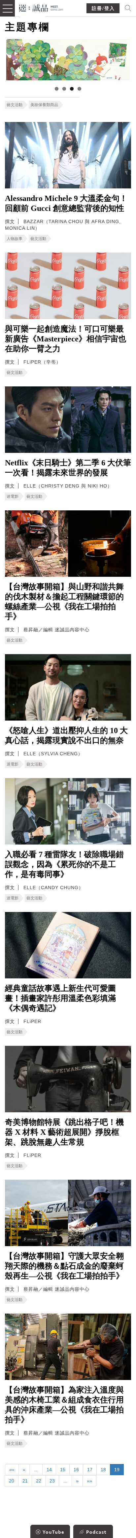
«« (12, 1469)
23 (52, 1480)
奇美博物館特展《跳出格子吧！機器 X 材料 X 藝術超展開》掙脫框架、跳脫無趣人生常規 (64, 1132)
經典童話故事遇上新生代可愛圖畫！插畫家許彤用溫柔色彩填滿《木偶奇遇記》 (60, 998)
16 (76, 1469)
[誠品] (41, 7)
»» (89, 1480)
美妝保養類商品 (44, 104)
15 (62, 1469)
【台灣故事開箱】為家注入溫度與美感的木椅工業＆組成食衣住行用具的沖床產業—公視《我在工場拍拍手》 (64, 1405)
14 (49, 1469)
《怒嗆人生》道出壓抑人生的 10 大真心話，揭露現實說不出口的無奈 (66, 735)
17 (89, 1469)
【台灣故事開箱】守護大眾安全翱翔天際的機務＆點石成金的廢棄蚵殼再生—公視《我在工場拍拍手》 (64, 1266)
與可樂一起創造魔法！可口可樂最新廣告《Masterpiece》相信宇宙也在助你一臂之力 (65, 339)
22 (38, 1480)
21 (25, 1480)
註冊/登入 (103, 8)
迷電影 (12, 496)
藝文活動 (14, 104)
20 (11, 1480)
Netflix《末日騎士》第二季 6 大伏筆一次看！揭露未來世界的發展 (68, 467)
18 (103, 1469)
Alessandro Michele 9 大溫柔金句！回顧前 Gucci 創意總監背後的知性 (66, 203)
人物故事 (14, 238)
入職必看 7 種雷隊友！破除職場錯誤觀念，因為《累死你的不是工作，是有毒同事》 (64, 864)
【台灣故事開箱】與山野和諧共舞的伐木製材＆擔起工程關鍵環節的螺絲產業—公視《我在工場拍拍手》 (64, 601)
